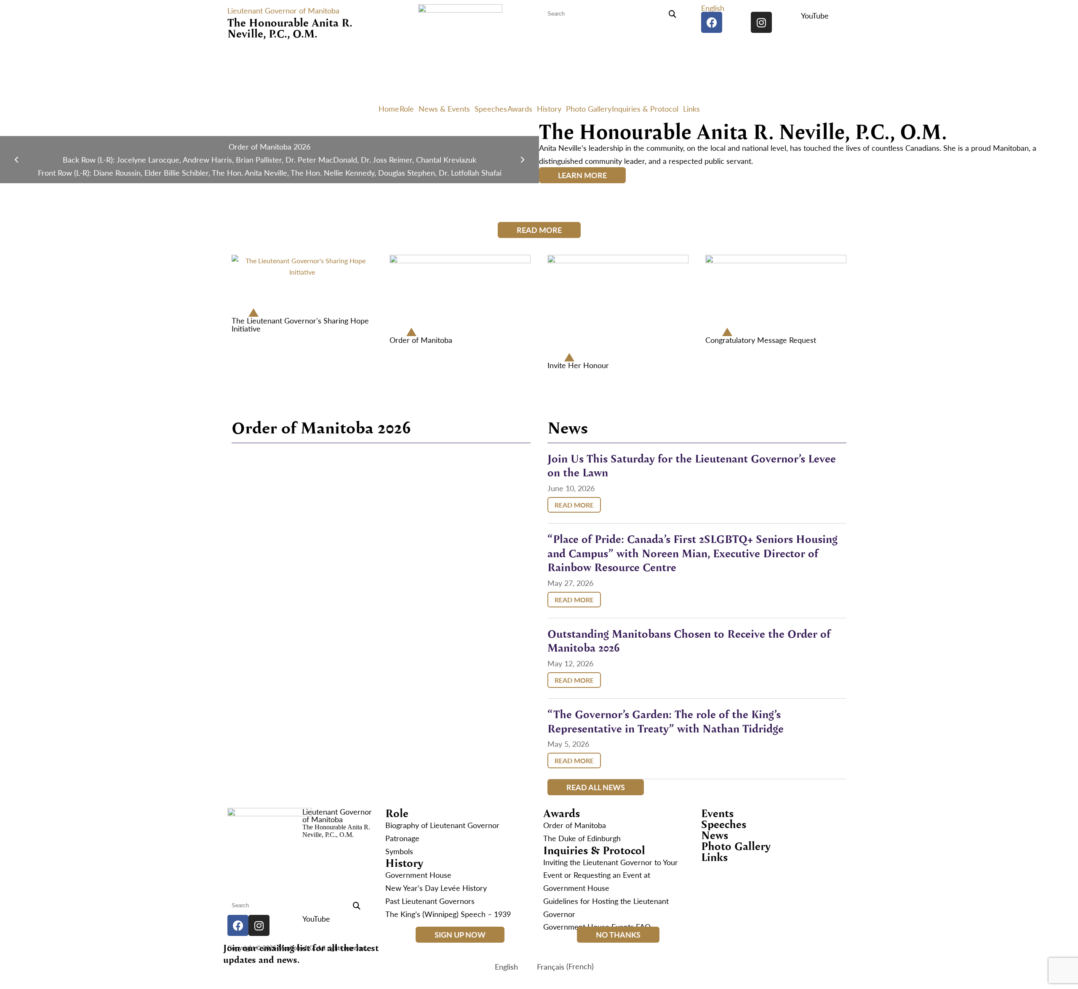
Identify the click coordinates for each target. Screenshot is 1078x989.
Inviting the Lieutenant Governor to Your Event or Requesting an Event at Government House (610, 875)
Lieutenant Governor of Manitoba (283, 10)
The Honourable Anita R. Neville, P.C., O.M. (289, 28)
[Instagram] (761, 22)
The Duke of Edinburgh (582, 838)
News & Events (444, 108)
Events (717, 813)
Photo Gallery (588, 108)
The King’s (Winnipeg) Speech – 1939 (448, 914)
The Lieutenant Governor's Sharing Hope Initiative (300, 324)
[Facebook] (711, 22)
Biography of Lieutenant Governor (442, 825)
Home (389, 108)
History (549, 108)
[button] (714, 8)
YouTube (815, 15)
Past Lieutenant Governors (430, 900)
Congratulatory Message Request (760, 339)
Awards (519, 108)
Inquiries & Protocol (645, 108)
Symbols (399, 851)
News (714, 834)
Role (407, 108)
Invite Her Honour (578, 365)
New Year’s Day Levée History (436, 887)
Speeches (491, 108)
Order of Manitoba (421, 339)
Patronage (402, 838)
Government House (418, 874)
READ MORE (574, 505)
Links (691, 108)
